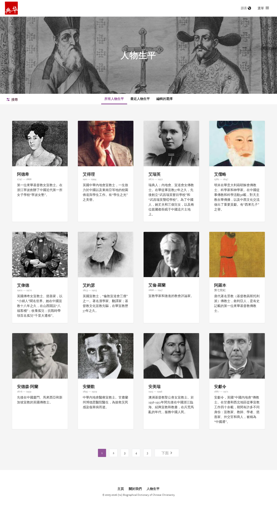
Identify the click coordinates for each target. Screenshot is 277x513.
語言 (244, 8)
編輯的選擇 (164, 99)
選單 (261, 8)
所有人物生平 (114, 99)
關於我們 (135, 488)
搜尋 (14, 99)
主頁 (120, 488)
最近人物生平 (140, 99)
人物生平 (153, 488)
